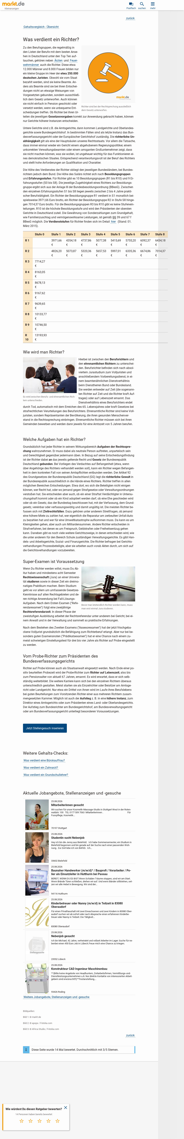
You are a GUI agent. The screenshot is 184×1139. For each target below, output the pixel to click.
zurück (130, 18)
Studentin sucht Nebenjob (67, 837)
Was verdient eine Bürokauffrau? (44, 760)
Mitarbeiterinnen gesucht (67, 805)
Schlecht (30, 1125)
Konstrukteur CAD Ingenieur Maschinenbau (79, 969)
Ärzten (58, 60)
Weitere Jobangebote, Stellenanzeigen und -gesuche (56, 997)
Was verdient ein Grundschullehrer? (46, 775)
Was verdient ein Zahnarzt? (41, 767)
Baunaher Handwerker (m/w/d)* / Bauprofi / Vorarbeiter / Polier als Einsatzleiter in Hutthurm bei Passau (91, 872)
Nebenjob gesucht (63, 936)
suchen (142, 8)
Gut (48, 1125)
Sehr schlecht (22, 1126)
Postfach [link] (131, 8)
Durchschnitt (39, 1126)
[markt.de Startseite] (13, 3)
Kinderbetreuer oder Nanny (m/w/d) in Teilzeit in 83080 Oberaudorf (87, 905)
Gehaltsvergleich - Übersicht (41, 27)
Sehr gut (57, 1125)
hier (113, 221)
